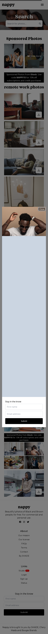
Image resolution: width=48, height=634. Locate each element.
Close (41, 209)
